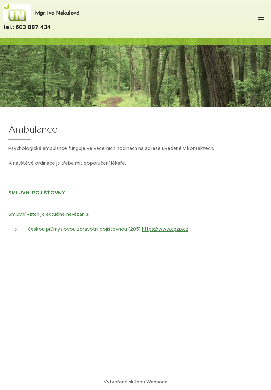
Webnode (157, 382)
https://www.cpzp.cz (165, 229)
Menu (261, 18)
